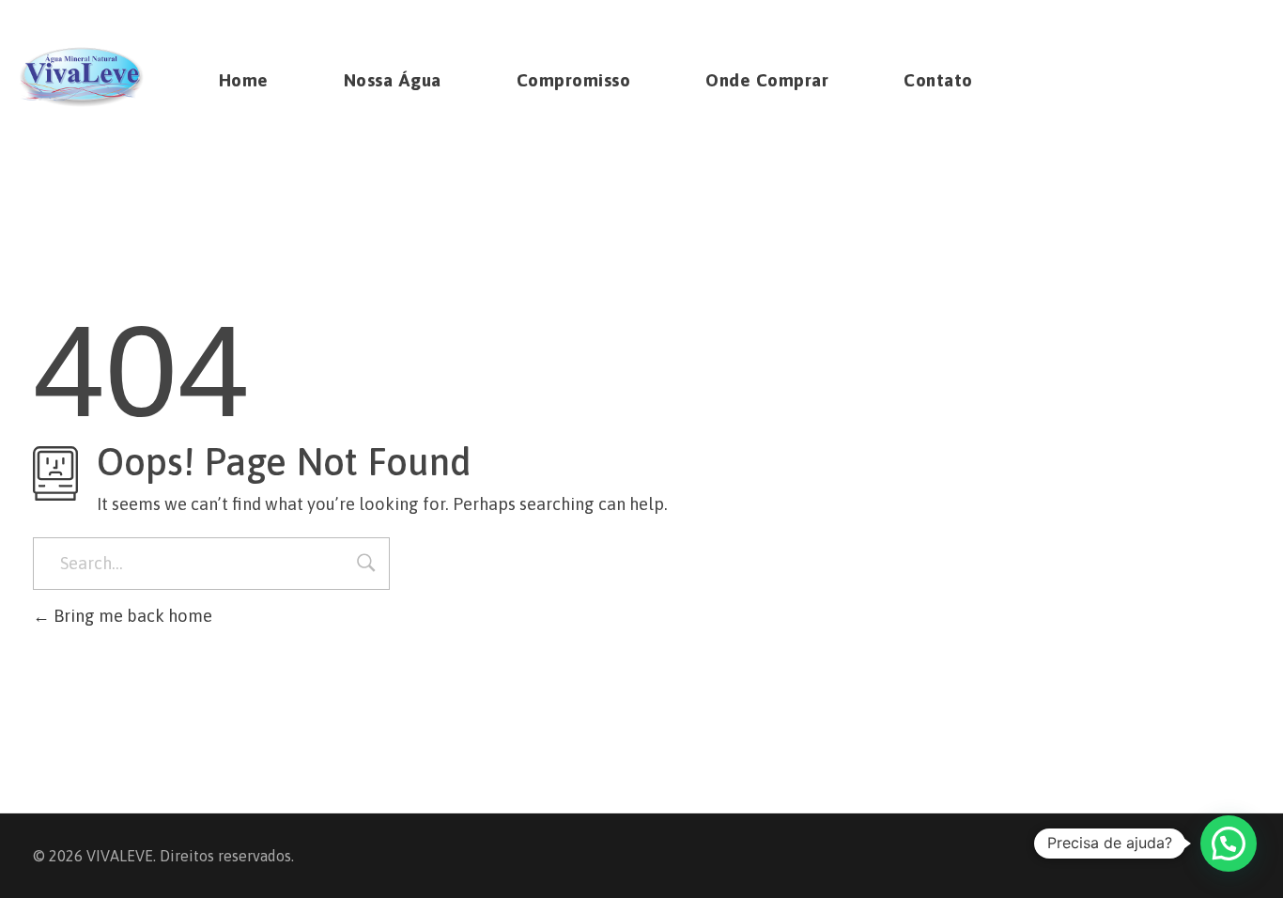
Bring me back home (131, 616)
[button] (1228, 843)
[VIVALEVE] (81, 77)
